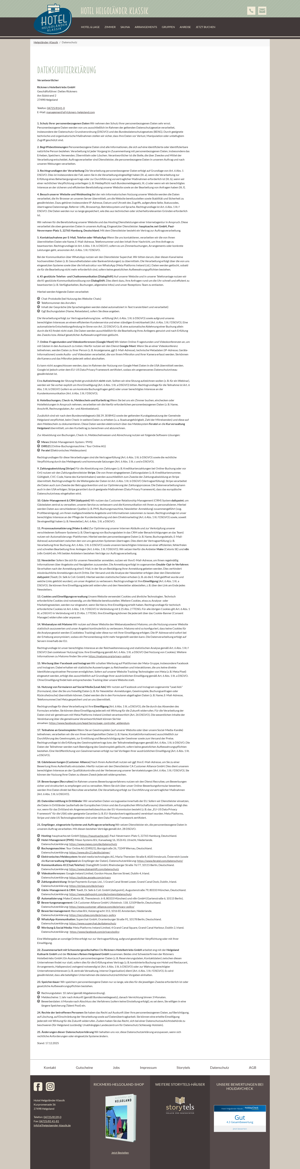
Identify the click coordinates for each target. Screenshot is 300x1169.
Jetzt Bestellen (120, 1152)
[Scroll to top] (292, 1161)
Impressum (148, 1067)
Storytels (183, 1067)
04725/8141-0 (56, 108)
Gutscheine (84, 1067)
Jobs (116, 1067)
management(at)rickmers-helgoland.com (70, 112)
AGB (252, 1067)
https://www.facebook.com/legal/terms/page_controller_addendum (89, 723)
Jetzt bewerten (240, 1128)
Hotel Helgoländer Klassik (232, 1108)
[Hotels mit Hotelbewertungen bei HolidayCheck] (251, 1109)
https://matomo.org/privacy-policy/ (109, 656)
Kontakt (50, 1067)
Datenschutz (219, 1067)
